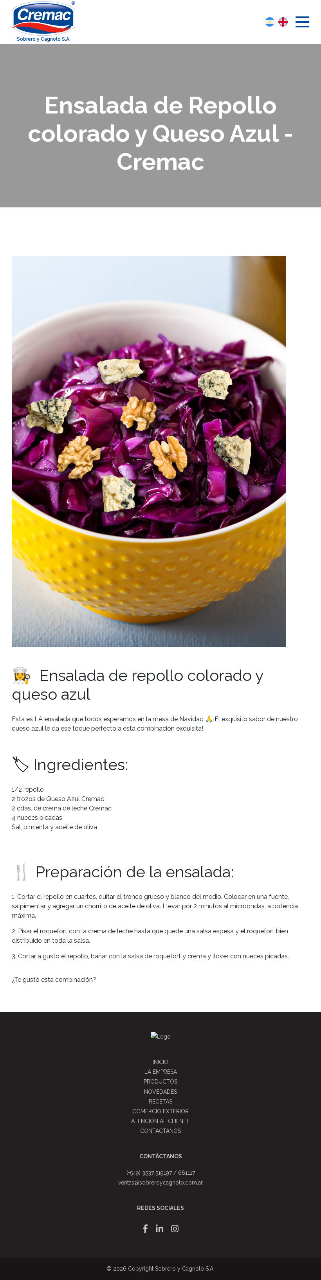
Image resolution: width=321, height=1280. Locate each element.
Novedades (160, 1092)
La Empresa (160, 1072)
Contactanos (160, 1131)
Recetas (160, 1101)
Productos (160, 1081)
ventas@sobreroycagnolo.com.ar (160, 1182)
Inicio (160, 1062)
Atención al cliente (160, 1121)
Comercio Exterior (160, 1111)
